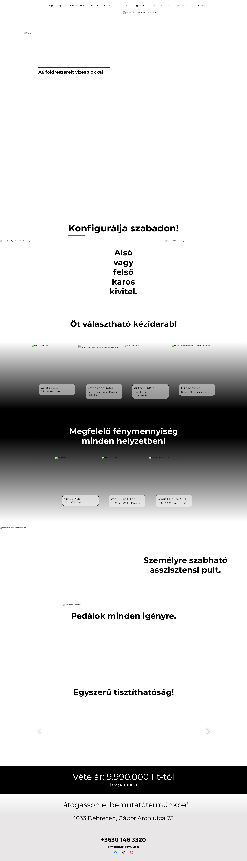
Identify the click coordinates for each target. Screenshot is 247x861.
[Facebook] (115, 852)
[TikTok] (123, 852)
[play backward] (39, 730)
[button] (68, 730)
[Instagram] (131, 852)
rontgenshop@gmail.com (123, 846)
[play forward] (208, 730)
